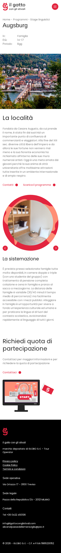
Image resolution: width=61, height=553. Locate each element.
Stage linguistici (40, 19)
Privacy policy (10, 461)
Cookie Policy (10, 465)
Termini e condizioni (14, 469)
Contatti (8, 185)
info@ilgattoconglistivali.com (19, 523)
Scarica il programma (37, 185)
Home (7, 19)
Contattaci (10, 372)
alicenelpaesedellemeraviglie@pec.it (23, 526)
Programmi (20, 19)
